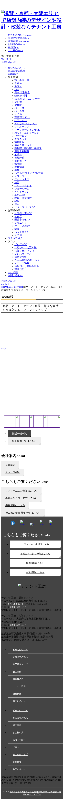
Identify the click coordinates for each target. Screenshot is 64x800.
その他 (18, 102)
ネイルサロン (21, 126)
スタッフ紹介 (15, 238)
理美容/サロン (22, 117)
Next (58, 364)
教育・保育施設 (23, 198)
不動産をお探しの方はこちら (35, 553)
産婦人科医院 (21, 151)
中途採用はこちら (35, 572)
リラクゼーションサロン (28, 129)
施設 (16, 182)
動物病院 (19, 167)
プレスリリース (23, 253)
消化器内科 (20, 160)
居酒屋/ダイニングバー (27, 98)
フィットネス (21, 179)
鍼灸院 (18, 164)
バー (16, 89)
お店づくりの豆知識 (25, 247)
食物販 (18, 105)
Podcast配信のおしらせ (27, 260)
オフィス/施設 (22, 226)
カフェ (18, 86)
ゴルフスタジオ (23, 185)
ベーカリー (20, 111)
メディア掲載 (21, 263)
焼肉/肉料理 (20, 95)
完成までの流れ (16, 71)
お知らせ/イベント (24, 250)
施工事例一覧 (21, 80)
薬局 (16, 170)
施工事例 (17, 671)
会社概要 (13, 272)
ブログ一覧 (20, 244)
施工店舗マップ (20, 664)
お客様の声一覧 (23, 213)
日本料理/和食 (22, 92)
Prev (5, 364)
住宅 (16, 204)
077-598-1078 (15, 604)
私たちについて (16, 67)
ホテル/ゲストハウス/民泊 (28, 173)
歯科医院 (19, 142)
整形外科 (19, 157)
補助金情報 (20, 257)
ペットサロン (21, 191)
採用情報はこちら (35, 563)
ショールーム (21, 188)
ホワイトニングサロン (26, 133)
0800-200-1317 (18, 607)
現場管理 (13, 74)
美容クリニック (23, 145)
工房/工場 (19, 195)
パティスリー (21, 108)
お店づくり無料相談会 (26, 266)
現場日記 (19, 269)
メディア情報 (19, 686)
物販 (16, 201)
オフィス (19, 176)
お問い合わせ (15, 275)
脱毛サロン (20, 136)
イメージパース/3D (24, 207)
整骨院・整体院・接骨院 (28, 148)
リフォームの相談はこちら (35, 544)
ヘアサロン (20, 120)
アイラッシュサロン (25, 123)
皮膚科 (18, 154)
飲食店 (18, 83)
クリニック (20, 139)
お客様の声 (18, 679)
